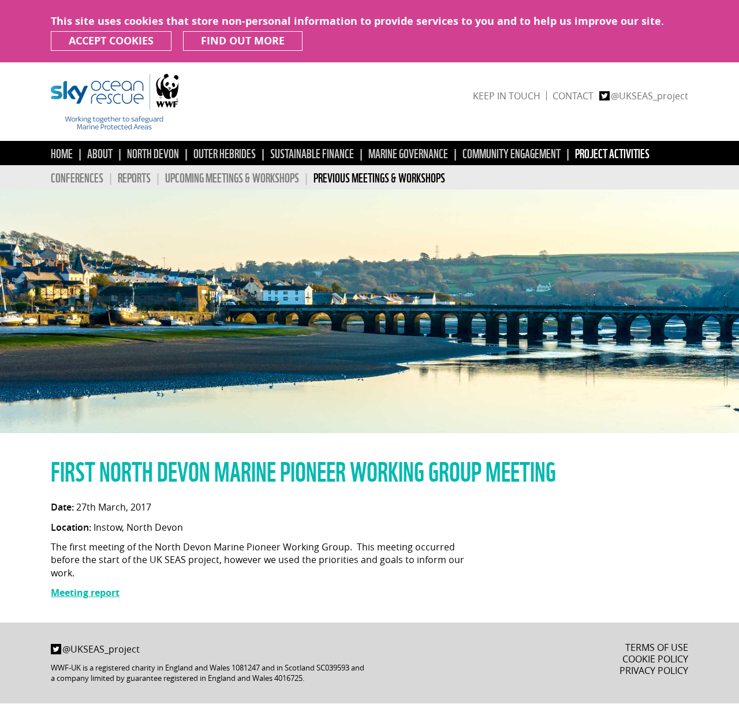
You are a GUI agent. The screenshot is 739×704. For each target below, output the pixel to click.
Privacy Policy (653, 670)
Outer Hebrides (224, 153)
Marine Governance (408, 153)
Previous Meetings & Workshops (379, 177)
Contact (573, 95)
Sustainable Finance (312, 153)
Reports (134, 177)
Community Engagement (511, 153)
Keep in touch (506, 95)
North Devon (153, 153)
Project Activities (612, 153)
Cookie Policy (655, 659)
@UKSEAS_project (649, 95)
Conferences (77, 177)
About (100, 153)
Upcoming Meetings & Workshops (232, 177)
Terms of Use (656, 647)
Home (62, 153)
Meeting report (85, 592)
